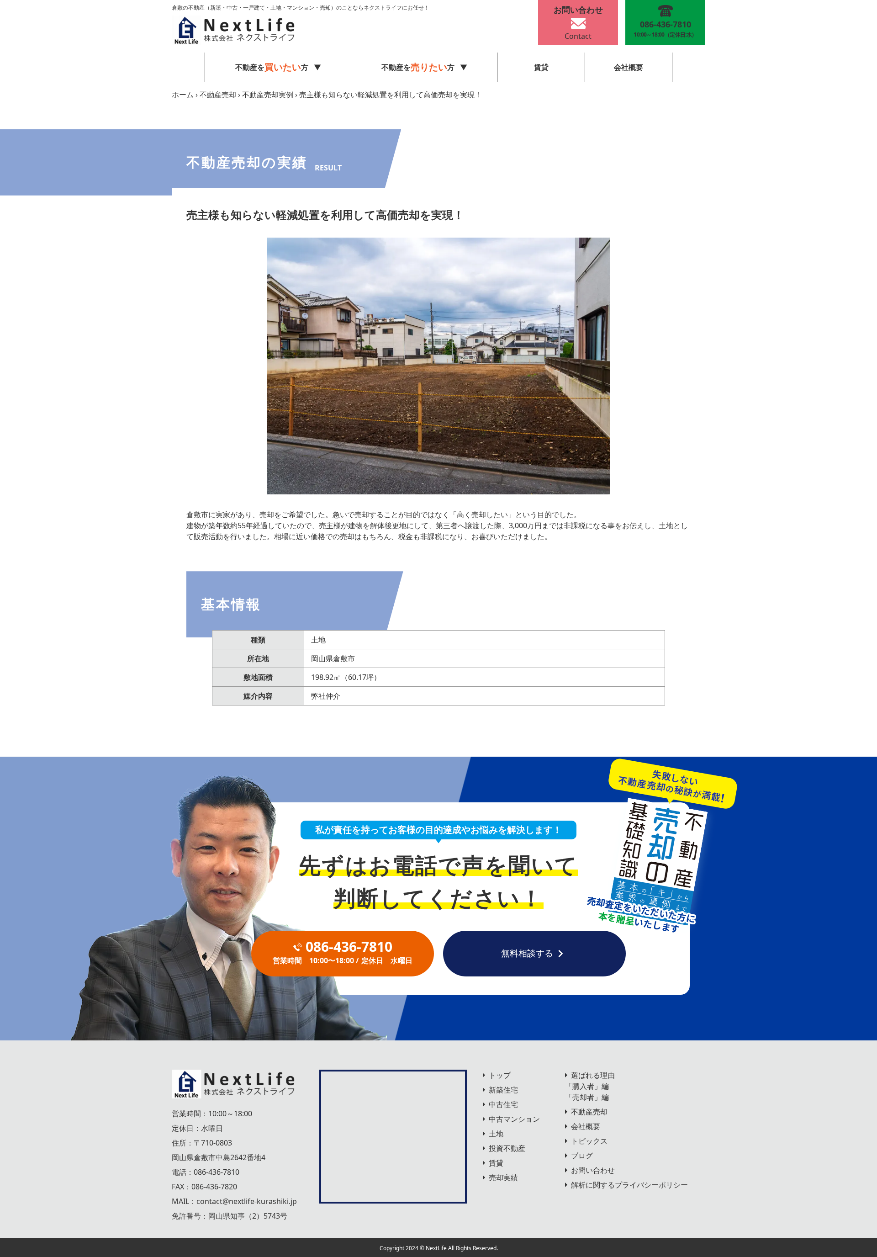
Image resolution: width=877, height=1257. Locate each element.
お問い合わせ (593, 1170)
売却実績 (503, 1177)
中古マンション (514, 1119)
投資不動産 (507, 1148)
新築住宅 (503, 1090)
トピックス (589, 1141)
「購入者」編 (587, 1086)
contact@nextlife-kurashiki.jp (246, 1201)
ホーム (183, 95)
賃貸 (541, 67)
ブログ (582, 1156)
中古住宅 (503, 1104)
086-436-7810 (216, 1172)
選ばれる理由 (593, 1075)
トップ (500, 1075)
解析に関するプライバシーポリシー (629, 1185)
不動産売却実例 (267, 95)
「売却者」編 (587, 1097)
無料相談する (527, 953)
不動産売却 (218, 95)
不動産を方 (417, 67)
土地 (496, 1134)
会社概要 (628, 67)
